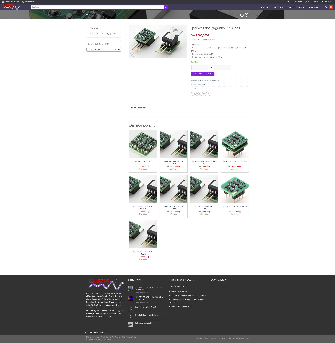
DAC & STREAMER (296, 7)
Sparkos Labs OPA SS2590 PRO (143, 161)
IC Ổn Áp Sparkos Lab (204, 80)
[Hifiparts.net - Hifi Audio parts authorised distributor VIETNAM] (14, 7)
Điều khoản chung (92, 337)
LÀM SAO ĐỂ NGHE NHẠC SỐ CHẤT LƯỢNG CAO (149, 298)
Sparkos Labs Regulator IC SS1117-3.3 (204, 162)
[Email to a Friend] (201, 94)
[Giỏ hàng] (331, 7)
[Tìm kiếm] (326, 7)
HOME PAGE (265, 7)
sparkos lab (201, 84)
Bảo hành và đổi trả (129, 337)
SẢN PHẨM (278, 7)
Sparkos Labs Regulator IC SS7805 (143, 207)
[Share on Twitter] (197, 94)
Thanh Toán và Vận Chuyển (110, 337)
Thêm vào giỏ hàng (203, 74)
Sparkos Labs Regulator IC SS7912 (143, 253)
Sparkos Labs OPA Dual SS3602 (234, 161)
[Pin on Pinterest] (205, 94)
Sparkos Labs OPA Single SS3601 (234, 206)
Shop (97, 15)
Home (88, 15)
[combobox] (103, 50)
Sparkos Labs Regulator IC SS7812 (204, 207)
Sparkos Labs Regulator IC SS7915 (173, 207)
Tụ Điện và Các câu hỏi (144, 323)
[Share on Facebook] (193, 94)
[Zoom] (132, 55)
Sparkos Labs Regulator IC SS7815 (173, 162)
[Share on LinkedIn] (209, 94)
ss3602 (196, 84)
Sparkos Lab (215, 80)
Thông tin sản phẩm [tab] (139, 108)
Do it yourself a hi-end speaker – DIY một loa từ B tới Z (149, 288)
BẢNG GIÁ (313, 7)
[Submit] (166, 7)
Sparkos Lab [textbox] (102, 50)
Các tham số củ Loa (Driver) (145, 307)
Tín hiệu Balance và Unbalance (146, 315)
